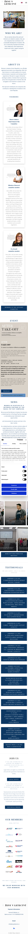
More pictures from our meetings (14, 554)
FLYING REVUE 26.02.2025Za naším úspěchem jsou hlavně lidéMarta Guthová (14, 681)
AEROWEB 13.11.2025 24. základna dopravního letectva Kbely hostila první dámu (14, 636)
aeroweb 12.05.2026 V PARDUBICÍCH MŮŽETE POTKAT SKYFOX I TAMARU (14, 580)
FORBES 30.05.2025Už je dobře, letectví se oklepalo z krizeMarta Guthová (14, 669)
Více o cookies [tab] (23, 443)
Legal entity (14, 779)
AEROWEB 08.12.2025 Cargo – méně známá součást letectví (14, 625)
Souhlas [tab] (5, 443)
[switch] (24, 471)
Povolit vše (14, 485)
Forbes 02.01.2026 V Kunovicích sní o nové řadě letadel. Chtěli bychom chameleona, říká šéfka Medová (14, 602)
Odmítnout (14, 493)
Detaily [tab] (14, 443)
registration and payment (13, 395)
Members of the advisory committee (14, 308)
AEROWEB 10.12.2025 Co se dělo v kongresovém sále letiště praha (14, 614)
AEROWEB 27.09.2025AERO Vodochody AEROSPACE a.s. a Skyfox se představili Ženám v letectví (14, 648)
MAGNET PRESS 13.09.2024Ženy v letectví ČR (14, 745)
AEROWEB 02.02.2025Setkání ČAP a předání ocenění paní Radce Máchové (14, 692)
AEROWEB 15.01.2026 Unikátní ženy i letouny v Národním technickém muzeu (14, 590)
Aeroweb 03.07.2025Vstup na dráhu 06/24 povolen (14, 658)
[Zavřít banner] (25, 439)
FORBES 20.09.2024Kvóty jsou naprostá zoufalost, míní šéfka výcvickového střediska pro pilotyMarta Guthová (14, 733)
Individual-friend (14, 807)
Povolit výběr (14, 489)
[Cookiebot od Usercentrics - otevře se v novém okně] (17, 440)
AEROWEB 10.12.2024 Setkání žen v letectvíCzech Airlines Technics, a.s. (14, 702)
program (6, 391)
